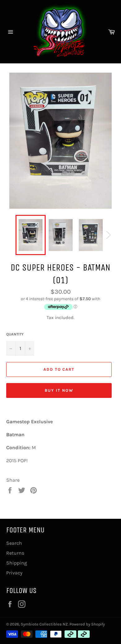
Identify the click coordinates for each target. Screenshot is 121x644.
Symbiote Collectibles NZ (44, 624)
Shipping (16, 563)
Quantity (15, 334)
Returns (15, 553)
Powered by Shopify (87, 624)
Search (14, 543)
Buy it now (59, 390)
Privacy (14, 573)
